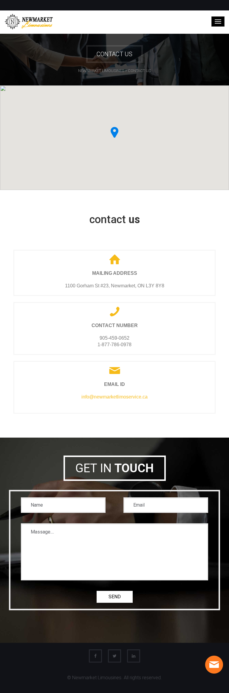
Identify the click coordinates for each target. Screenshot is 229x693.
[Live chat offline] (214, 665)
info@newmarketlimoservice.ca (114, 396)
